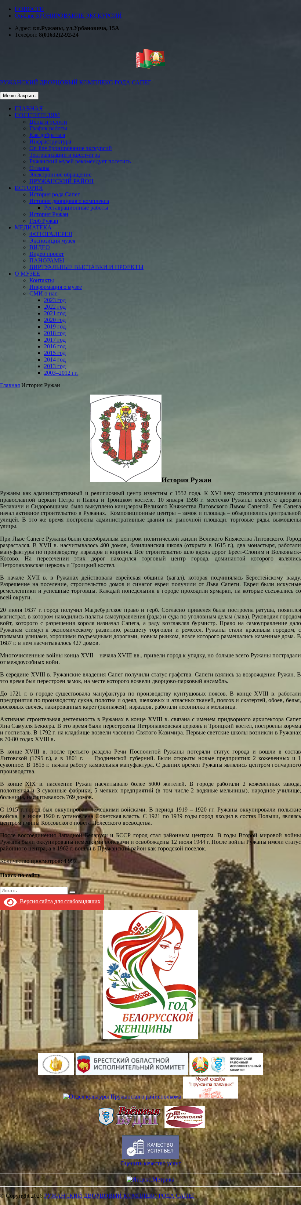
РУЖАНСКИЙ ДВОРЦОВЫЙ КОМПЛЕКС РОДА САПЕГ (119, 1196)
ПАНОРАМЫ (46, 260)
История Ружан (48, 214)
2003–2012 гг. (61, 373)
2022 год (55, 307)
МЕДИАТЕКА (33, 227)
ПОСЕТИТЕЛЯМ (37, 115)
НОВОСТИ (29, 9)
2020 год (55, 320)
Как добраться (47, 135)
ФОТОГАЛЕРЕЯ (50, 234)
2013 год (55, 366)
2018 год (55, 333)
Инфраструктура (50, 141)
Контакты (41, 280)
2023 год (55, 300)
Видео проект (46, 254)
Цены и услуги (48, 122)
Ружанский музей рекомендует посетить (80, 161)
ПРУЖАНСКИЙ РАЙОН (61, 181)
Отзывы (39, 168)
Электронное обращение (60, 174)
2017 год (55, 340)
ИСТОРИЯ (29, 188)
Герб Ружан (43, 221)
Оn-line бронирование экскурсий (70, 148)
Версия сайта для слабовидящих (59, 901)
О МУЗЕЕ (27, 274)
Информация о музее (55, 287)
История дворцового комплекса (69, 201)
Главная (10, 385)
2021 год (55, 313)
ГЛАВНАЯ (29, 108)
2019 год (55, 326)
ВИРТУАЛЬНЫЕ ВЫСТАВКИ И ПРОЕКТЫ (86, 267)
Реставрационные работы (76, 207)
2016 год (55, 346)
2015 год (55, 353)
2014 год (55, 359)
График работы (48, 128)
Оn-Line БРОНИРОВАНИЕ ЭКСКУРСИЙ (68, 15)
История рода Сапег (54, 194)
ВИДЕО (39, 247)
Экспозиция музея (52, 240)
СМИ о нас (43, 293)
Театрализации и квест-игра (64, 155)
